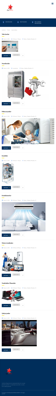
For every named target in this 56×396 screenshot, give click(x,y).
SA (20, 392)
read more (6, 55)
